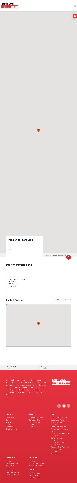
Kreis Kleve (10, 465)
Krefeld (8, 461)
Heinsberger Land (12, 463)
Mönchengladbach (12, 472)
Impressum (33, 461)
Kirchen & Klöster (35, 422)
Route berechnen (61, 299)
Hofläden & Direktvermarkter (12, 428)
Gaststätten (10, 424)
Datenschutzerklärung (36, 465)
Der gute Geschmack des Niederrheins (60, 452)
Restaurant (10, 418)
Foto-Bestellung (34, 473)
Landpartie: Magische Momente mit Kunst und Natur (59, 429)
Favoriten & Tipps (35, 477)
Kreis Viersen (10, 468)
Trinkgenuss (10, 422)
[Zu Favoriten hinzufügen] (68, 257)
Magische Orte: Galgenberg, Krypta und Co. (60, 448)
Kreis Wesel (10, 470)
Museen (31, 424)
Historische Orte (34, 420)
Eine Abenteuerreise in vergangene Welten (59, 419)
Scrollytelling (33, 475)
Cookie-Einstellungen (36, 463)
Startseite (48, 255)
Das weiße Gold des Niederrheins (58, 443)
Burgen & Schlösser (35, 418)
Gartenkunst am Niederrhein (57, 439)
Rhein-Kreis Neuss (12, 475)
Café (7, 420)
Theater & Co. (33, 427)
